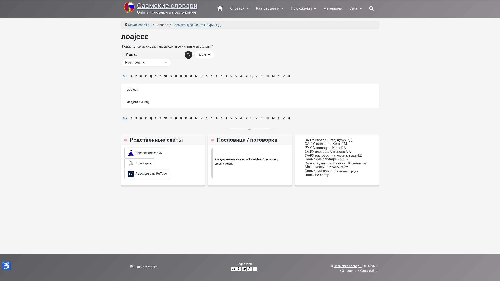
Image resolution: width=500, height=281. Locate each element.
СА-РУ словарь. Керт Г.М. (326, 143)
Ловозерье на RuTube (150, 174)
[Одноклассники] (238, 269)
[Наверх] (493, 274)
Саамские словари (167, 6)
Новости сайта (338, 167)
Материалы (333, 8)
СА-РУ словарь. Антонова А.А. (328, 152)
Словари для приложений (325, 163)
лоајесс (132, 89)
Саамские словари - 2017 (327, 159)
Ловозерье (142, 163)
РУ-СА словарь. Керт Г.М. (326, 147)
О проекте (349, 271)
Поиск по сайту (317, 175)
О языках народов (347, 171)
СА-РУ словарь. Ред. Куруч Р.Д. (329, 140)
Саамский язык (318, 171)
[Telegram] (244, 269)
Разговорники (267, 8)
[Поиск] (188, 55)
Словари (237, 8)
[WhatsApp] (249, 269)
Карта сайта (368, 271)
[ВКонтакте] (233, 269)
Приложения (301, 8)
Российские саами (148, 153)
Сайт (353, 8)
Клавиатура (357, 163)
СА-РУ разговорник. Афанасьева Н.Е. (333, 155)
